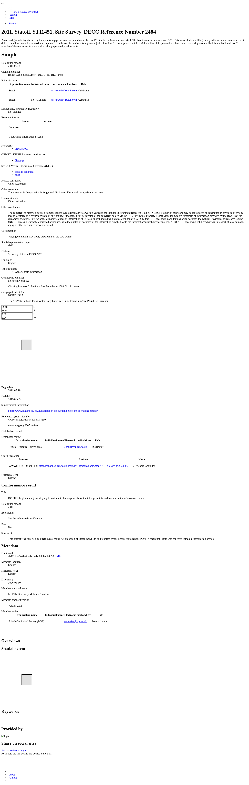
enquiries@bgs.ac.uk (75, 446)
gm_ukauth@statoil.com (64, 90)
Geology (19, 160)
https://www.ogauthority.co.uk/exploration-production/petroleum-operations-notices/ (53, 410)
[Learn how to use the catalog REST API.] (8, 780)
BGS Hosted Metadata (26, 11)
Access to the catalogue (13, 750)
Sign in (12, 23)
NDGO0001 (21, 148)
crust (17, 174)
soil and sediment (24, 171)
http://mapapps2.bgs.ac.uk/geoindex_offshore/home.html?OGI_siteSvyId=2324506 (83, 465)
